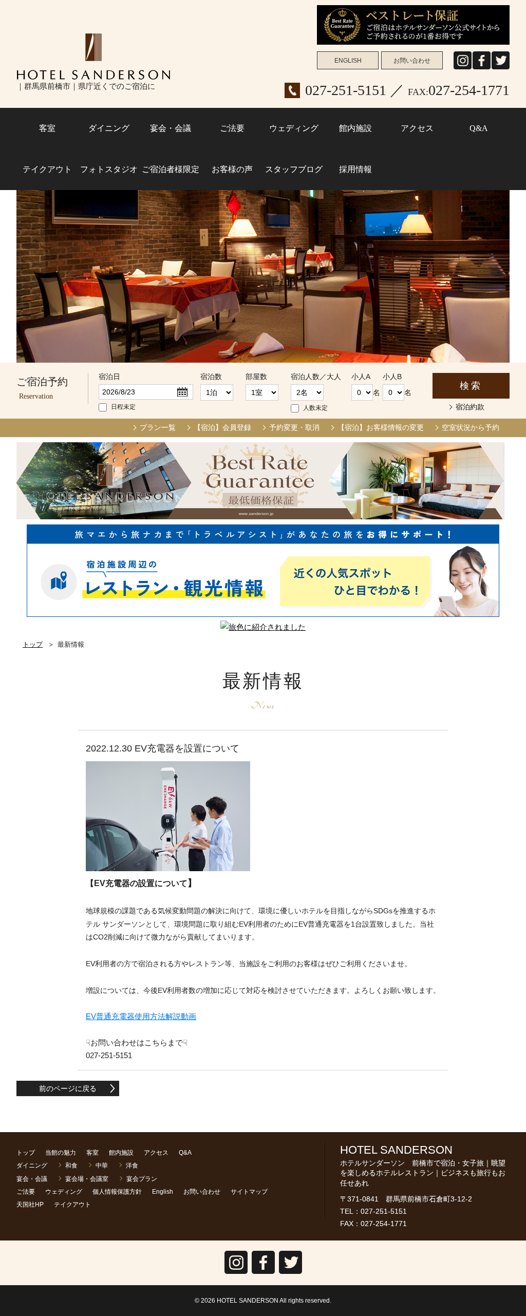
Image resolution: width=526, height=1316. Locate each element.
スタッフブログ (294, 169)
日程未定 (123, 406)
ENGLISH (348, 60)
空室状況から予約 (470, 427)
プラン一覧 (158, 427)
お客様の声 (232, 169)
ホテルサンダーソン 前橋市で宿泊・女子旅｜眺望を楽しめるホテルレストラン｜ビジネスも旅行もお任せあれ (93, 56)
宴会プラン (141, 1178)
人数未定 (315, 407)
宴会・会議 (170, 128)
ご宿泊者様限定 (170, 169)
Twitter (290, 1273)
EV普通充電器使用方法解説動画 (141, 1016)
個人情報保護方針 (117, 1191)
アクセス (417, 128)
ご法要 (232, 128)
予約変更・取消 (294, 427)
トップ (33, 644)
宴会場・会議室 (86, 1178)
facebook (263, 1273)
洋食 (132, 1165)
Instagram (236, 1273)
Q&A (478, 128)
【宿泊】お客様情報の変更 (380, 427)
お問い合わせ (411, 60)
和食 (71, 1165)
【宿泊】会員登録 (222, 427)
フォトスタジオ (109, 169)
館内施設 (355, 128)
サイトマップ (249, 1191)
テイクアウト (47, 169)
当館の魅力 (60, 1152)
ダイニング (108, 128)
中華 (102, 1165)
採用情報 (355, 169)
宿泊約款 (470, 407)
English (162, 1191)
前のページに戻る (68, 1088)
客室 (47, 128)
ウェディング (293, 128)
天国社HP (30, 1204)
